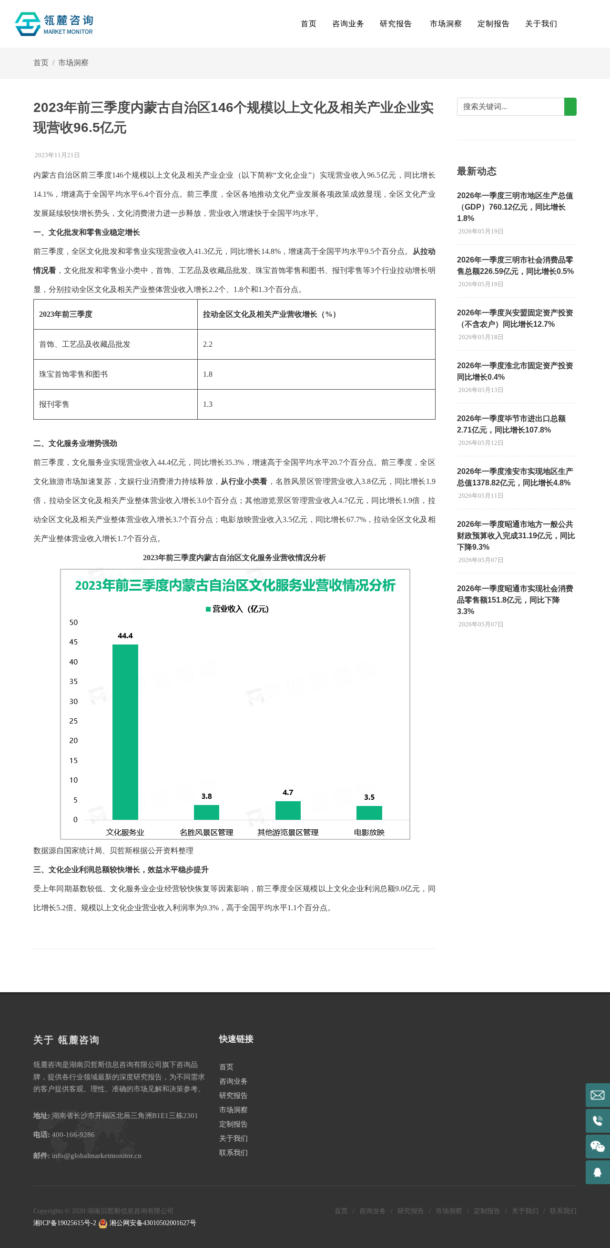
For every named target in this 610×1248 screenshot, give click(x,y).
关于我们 (233, 1138)
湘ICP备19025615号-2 (64, 1223)
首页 (309, 24)
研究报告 (233, 1095)
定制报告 (233, 1124)
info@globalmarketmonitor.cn (97, 1155)
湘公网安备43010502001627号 (152, 1223)
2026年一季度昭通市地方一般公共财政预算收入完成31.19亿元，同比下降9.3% (516, 535)
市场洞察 (73, 63)
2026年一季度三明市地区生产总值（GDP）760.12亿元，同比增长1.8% (515, 206)
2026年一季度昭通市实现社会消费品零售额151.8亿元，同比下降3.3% (515, 599)
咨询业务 (233, 1081)
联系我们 (233, 1153)
